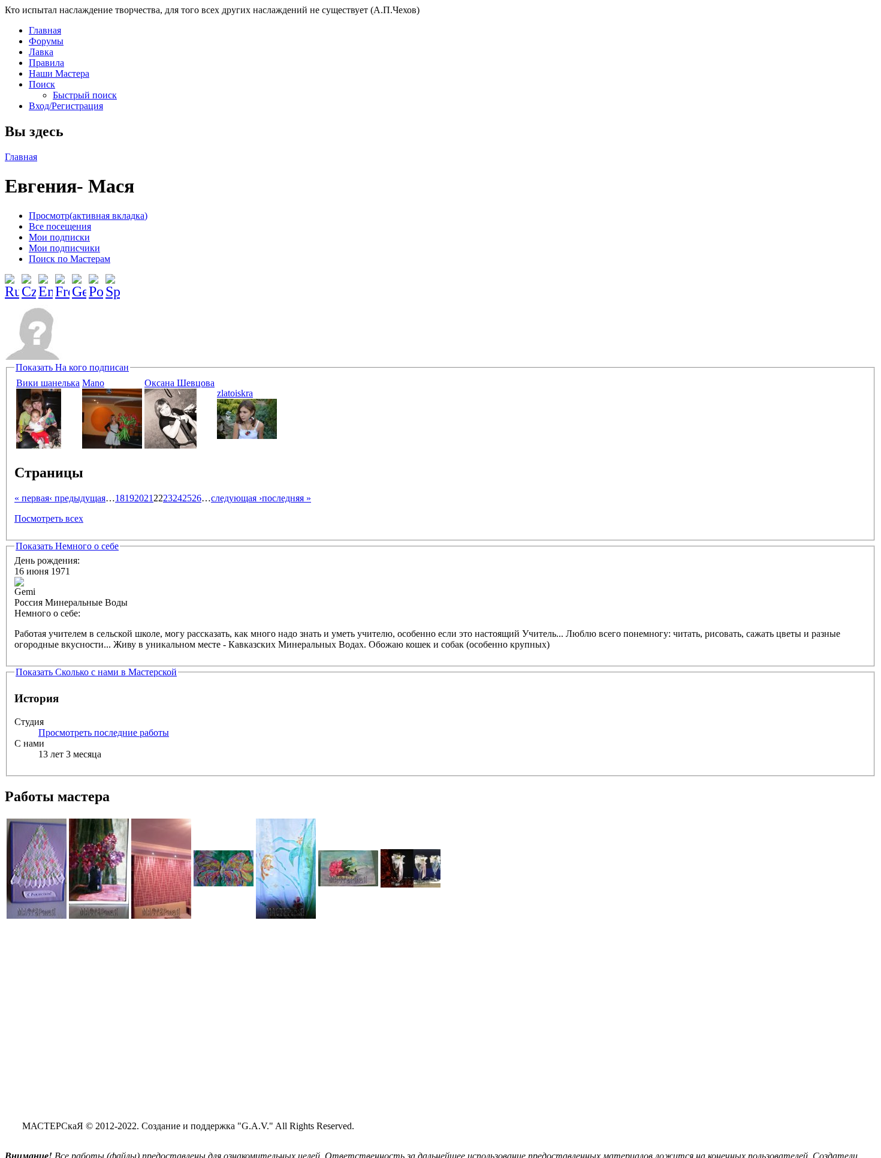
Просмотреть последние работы (103, 732)
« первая (31, 498)
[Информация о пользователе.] (38, 445)
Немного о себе (67, 546)
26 (196, 498)
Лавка (41, 52)
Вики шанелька (48, 383)
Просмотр (88, 215)
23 (168, 498)
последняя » (286, 498)
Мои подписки (59, 237)
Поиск (42, 84)
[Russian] (12, 281)
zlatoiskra (235, 393)
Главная (45, 30)
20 (139, 498)
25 (187, 498)
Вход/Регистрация (66, 106)
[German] (79, 281)
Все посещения (60, 226)
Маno (93, 383)
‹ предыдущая (77, 498)
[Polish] (96, 281)
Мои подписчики (64, 248)
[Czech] (29, 281)
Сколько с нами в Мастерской (96, 672)
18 (120, 498)
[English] (45, 281)
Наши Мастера (59, 73)
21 (148, 498)
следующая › (236, 498)
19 (129, 498)
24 (177, 498)
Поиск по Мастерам (69, 259)
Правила (46, 63)
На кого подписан (72, 367)
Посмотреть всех (48, 518)
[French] (62, 281)
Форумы (46, 41)
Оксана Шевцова (179, 383)
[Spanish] (112, 281)
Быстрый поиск (85, 95)
